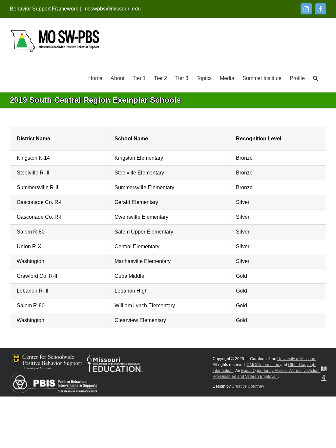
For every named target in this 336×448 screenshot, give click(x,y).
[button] (315, 78)
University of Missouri (296, 358)
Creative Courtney (248, 386)
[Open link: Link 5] (55, 40)
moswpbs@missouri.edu (112, 8)
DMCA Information (263, 364)
